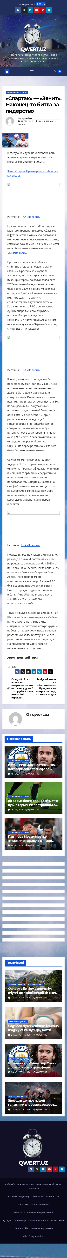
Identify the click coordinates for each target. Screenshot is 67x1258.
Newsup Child (48, 1184)
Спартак (20, 171)
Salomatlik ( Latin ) (18, 1022)
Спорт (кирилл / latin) (17, 92)
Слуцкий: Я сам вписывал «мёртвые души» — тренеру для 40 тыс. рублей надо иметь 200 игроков (22, 688)
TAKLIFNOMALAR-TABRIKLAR (45, 1196)
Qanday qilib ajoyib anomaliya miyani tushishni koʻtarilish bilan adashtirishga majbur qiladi (32, 993)
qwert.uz (27, 118)
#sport (42, 121)
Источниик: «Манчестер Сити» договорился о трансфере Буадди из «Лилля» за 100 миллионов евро (32, 771)
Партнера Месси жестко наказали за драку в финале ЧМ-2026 (30, 841)
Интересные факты (18, 1096)
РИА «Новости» (30, 217)
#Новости (51, 121)
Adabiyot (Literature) (38, 1220)
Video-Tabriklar (21, 1228)
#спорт (21, 124)
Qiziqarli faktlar (17, 984)
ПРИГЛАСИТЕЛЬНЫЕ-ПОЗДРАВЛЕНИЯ (33, 1212)
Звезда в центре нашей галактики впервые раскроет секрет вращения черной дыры (33, 1105)
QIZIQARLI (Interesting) (14, 1220)
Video (54, 1220)
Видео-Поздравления (42, 1228)
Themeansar (33, 1188)
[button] (55, 71)
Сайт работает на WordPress (19, 1184)
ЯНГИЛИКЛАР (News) (18, 1196)
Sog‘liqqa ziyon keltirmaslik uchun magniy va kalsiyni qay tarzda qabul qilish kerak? (33, 1030)
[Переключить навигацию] (31, 71)
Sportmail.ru (17, 253)
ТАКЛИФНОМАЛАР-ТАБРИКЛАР (33, 1204)
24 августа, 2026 (21, 997)
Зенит (11, 171)
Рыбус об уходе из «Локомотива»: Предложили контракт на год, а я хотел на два (45, 687)
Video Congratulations (33, 1236)
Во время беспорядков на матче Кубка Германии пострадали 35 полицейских (33, 805)
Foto (61, 1220)
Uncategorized (35, 984)
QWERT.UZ (33, 49)
